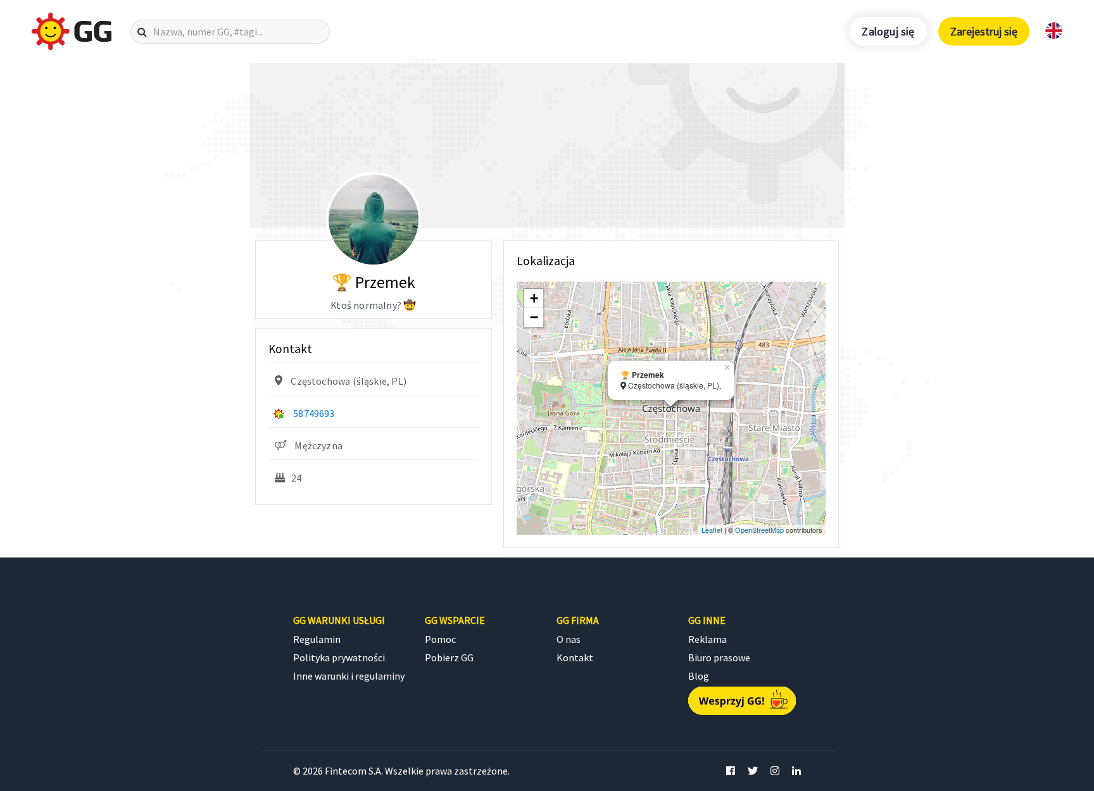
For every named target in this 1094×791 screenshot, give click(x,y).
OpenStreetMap (759, 530)
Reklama (707, 639)
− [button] (534, 317)
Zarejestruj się (983, 31)
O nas (568, 639)
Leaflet (711, 530)
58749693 (313, 413)
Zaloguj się (888, 31)
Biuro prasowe (719, 657)
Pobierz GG (449, 657)
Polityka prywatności (339, 657)
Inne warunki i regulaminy (349, 676)
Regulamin (317, 639)
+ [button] (534, 298)
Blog (698, 676)
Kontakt (574, 657)
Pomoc (440, 639)
